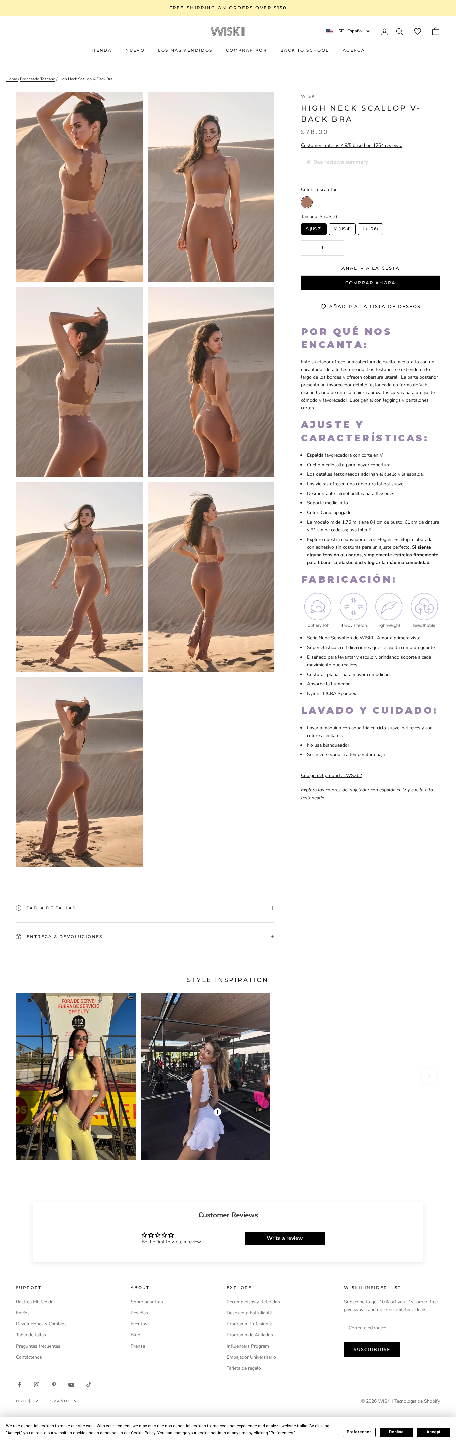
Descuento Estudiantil (249, 1313)
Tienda (101, 50)
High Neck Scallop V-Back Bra (85, 79)
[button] (417, 31)
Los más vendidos (185, 50)
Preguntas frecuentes (38, 1346)
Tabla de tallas (31, 1335)
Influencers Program (248, 1346)
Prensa (138, 1346)
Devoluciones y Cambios (41, 1324)
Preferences (359, 1432)
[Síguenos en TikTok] (88, 1384)
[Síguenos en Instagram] (36, 1384)
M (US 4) (342, 227)
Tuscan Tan (307, 202)
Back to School (304, 50)
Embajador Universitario (251, 1357)
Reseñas (139, 1313)
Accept (433, 1432)
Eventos (139, 1324)
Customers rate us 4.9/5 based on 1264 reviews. (351, 145)
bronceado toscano (37, 79)
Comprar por (246, 50)
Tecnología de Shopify (417, 1401)
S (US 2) (313, 227)
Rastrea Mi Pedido (35, 1301)
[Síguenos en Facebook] (19, 1384)
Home (12, 79)
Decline (396, 1432)
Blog (135, 1335)
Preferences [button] (282, 1433)
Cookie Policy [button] (143, 1433)
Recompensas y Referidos (253, 1301)
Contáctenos (29, 1357)
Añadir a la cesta (370, 268)
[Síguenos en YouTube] (71, 1384)
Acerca (354, 50)
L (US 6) (370, 227)
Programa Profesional (249, 1324)
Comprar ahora (370, 283)
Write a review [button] (285, 1238)
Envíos (23, 1313)
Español (59, 1401)
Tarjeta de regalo (244, 1368)
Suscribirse (372, 1349)
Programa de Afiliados (250, 1335)
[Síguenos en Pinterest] (54, 1384)
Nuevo (135, 50)
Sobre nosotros (147, 1301)
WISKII (310, 96)
